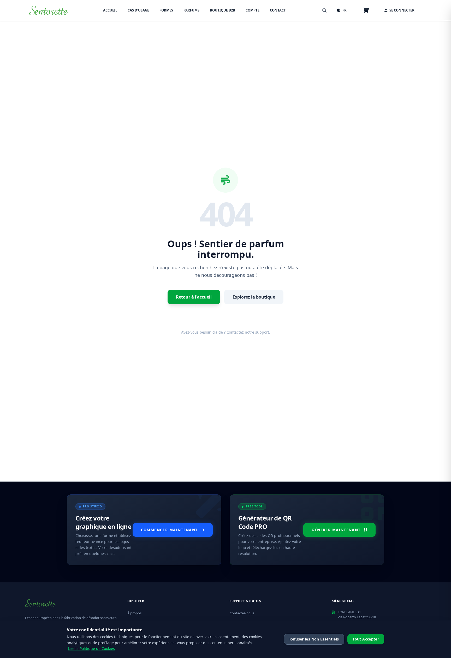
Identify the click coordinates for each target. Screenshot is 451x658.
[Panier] (366, 10)
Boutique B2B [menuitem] (222, 10)
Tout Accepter (366, 639)
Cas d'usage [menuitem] (138, 10)
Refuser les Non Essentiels (314, 639)
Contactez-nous (242, 613)
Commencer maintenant (169, 529)
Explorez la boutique (254, 297)
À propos (134, 613)
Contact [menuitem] (278, 10)
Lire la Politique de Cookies (91, 648)
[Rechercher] (324, 10)
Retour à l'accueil (194, 297)
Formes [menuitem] (166, 10)
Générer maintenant (336, 529)
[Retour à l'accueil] (48, 10)
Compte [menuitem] (252, 10)
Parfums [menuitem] (191, 10)
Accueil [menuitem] (110, 10)
